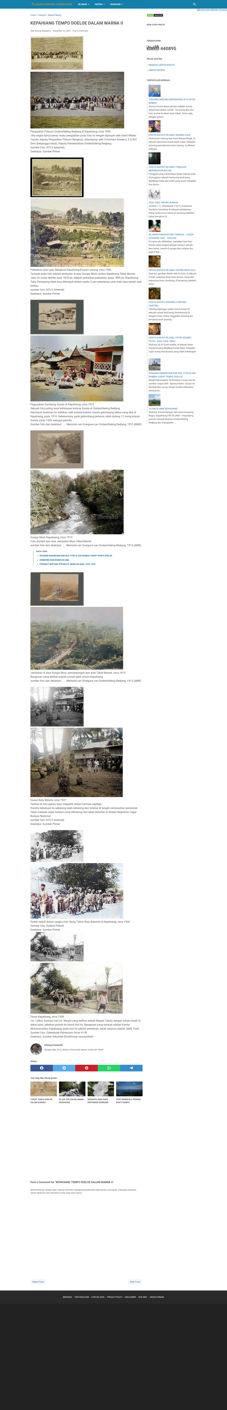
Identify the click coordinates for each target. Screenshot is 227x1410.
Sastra (98, 4)
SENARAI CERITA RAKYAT (162, 65)
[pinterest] (86, 1068)
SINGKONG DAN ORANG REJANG (54, 560)
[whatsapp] (109, 1068)
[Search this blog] (195, 4)
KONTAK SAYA (98, 1297)
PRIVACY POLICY (114, 1297)
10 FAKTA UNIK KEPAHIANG (163, 408)
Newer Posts (38, 1282)
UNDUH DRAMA (157, 70)
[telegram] (131, 1068)
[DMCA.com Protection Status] (155, 16)
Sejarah (82, 4)
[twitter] (64, 1068)
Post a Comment (80, 31)
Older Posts (135, 1282)
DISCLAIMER (130, 1297)
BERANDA (67, 1297)
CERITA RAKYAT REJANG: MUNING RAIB (169, 135)
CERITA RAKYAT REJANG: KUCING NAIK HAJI (172, 270)
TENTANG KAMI (81, 1297)
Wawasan (115, 4)
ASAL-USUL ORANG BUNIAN (163, 202)
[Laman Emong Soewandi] (51, 4)
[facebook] (41, 1068)
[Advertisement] (86, 1141)
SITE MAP (142, 1297)
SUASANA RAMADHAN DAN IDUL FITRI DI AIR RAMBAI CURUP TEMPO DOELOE (76, 556)
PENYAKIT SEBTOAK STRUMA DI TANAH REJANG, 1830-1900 (67, 564)
